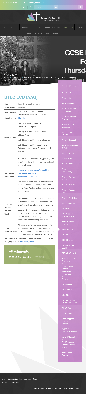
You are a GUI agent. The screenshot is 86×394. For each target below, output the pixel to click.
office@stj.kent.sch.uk (35, 2)
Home (6, 77)
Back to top (80, 388)
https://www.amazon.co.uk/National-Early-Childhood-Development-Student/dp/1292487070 (34, 173)
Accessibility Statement (54, 388)
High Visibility (69, 388)
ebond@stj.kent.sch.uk (29, 241)
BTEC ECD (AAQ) (19, 80)
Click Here (22, 118)
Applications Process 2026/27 (36, 77)
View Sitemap (39, 388)
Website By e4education (10, 382)
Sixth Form (16, 77)
